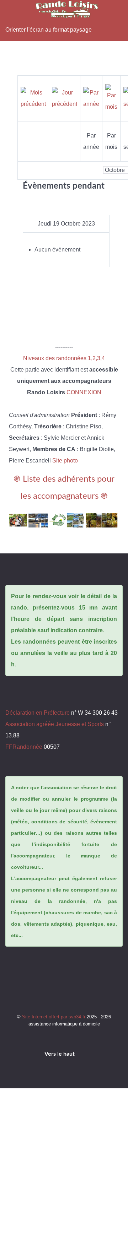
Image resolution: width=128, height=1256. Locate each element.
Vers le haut (60, 1054)
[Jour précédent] (64, 98)
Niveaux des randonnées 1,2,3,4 (64, 358)
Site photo (65, 461)
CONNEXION (83, 392)
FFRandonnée (23, 747)
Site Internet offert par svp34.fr (54, 1016)
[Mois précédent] (33, 98)
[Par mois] (111, 98)
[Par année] (91, 98)
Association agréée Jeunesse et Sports (54, 724)
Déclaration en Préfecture (37, 713)
